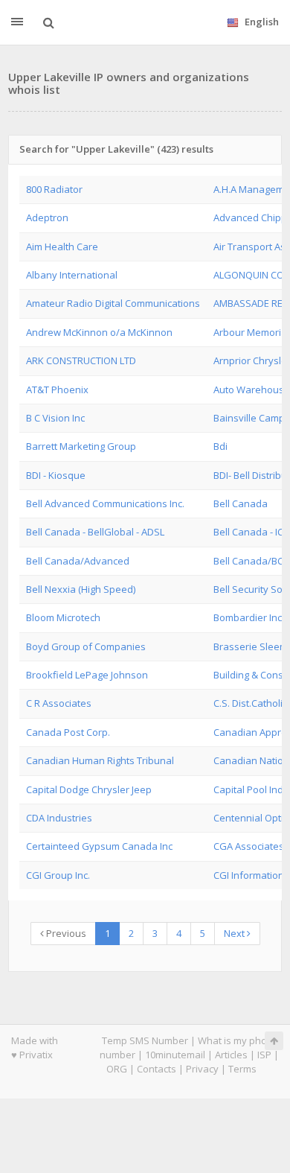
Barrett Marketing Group (81, 446)
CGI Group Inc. (58, 875)
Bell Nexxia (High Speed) (80, 589)
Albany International (71, 275)
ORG (116, 1068)
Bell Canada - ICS (251, 531)
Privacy (202, 1068)
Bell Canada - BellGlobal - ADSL (95, 531)
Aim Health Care (62, 246)
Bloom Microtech (63, 617)
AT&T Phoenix (57, 389)
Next (235, 933)
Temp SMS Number (145, 1040)
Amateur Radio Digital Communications (113, 303)
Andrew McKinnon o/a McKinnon (99, 332)
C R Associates (58, 703)
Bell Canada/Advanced (77, 561)
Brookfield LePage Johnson (87, 674)
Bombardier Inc (247, 617)
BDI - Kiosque (56, 475)
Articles (231, 1054)
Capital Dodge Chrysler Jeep (89, 789)
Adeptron (47, 217)
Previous (65, 933)
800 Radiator (54, 189)
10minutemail (175, 1054)
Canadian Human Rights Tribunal (100, 760)
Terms (242, 1068)
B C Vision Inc (55, 418)
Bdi (220, 446)
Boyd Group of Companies (86, 646)
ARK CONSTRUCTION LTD (81, 360)
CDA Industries (59, 817)
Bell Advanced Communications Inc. (105, 503)
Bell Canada (240, 503)
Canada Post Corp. (68, 732)
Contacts (156, 1068)
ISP (264, 1054)
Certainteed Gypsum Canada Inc (99, 846)
